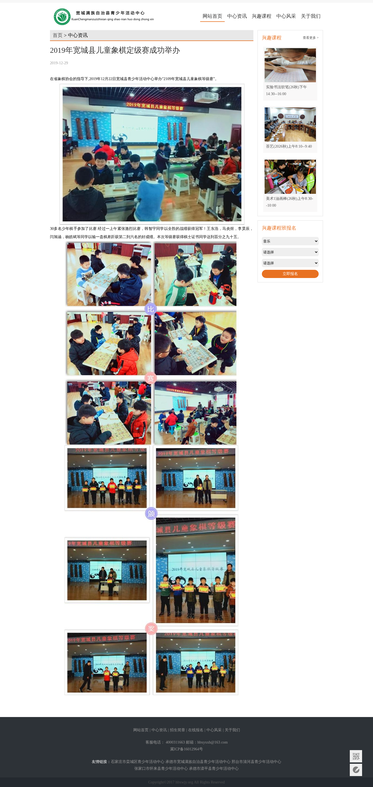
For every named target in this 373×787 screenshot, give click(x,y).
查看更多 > (311, 38)
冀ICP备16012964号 (186, 749)
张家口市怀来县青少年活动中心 (161, 768)
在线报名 (195, 730)
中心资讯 (237, 16)
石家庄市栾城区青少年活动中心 (137, 762)
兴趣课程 (261, 16)
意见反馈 (356, 770)
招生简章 (177, 730)
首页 (58, 35)
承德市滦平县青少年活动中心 (214, 768)
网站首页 (212, 16)
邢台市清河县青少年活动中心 (256, 762)
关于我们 (311, 16)
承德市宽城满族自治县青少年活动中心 (197, 762)
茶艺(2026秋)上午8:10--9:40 (289, 146)
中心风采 (286, 16)
